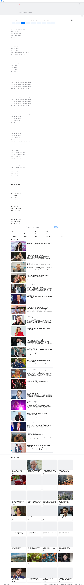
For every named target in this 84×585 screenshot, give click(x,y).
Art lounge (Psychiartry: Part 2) (19, 27)
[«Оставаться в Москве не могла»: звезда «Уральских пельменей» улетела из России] (65, 575)
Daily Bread (16, 124)
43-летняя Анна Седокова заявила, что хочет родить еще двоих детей (39, 329)
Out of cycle (16, 39)
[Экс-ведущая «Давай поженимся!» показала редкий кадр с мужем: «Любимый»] (34, 529)
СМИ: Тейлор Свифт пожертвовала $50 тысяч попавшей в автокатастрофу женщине (38, 371)
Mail (1, 584)
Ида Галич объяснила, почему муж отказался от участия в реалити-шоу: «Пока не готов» (38, 339)
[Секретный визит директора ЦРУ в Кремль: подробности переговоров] (18, 575)
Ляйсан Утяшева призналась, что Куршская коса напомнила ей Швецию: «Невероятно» (38, 255)
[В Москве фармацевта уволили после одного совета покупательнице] (18, 498)
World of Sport (16, 175)
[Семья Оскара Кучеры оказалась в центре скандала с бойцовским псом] (49, 498)
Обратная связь (80, 584)
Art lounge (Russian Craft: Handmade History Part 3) (23, 86)
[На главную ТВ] (3, 1)
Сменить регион (56, 20)
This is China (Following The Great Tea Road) (22, 141)
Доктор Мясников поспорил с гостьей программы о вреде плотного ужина (39, 265)
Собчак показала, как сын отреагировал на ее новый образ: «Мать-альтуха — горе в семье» (39, 350)
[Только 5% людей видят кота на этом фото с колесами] (49, 560)
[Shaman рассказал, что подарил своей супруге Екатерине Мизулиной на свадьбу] (34, 544)
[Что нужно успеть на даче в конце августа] (49, 575)
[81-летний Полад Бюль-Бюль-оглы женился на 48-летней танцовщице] (34, 513)
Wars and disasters (17, 35)
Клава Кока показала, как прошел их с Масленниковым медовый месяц (36, 435)
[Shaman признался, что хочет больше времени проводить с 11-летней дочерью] (49, 467)
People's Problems (17, 31)
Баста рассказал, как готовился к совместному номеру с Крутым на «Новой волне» (38, 382)
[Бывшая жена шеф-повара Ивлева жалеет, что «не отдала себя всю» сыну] (34, 575)
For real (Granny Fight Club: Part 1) (20, 152)
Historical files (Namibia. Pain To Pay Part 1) (21, 52)
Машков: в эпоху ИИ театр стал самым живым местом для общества (38, 393)
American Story (17, 120)
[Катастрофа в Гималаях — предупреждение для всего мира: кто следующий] (18, 467)
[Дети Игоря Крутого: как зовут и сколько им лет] (49, 529)
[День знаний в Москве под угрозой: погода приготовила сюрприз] (34, 482)
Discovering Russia (17, 137)
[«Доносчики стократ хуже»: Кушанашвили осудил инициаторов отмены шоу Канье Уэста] (18, 544)
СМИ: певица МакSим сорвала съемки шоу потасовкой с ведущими (37, 403)
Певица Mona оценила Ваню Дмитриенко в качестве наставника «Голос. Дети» (39, 244)
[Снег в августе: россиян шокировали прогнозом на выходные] (65, 498)
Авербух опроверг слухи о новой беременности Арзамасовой (38, 446)
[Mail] (1, 1)
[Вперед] (82, 4)
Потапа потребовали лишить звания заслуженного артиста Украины (39, 361)
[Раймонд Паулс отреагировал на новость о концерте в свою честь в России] (34, 467)
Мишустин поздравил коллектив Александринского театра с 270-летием (39, 297)
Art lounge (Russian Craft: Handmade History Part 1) (23, 82)
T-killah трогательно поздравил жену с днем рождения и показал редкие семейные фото (37, 308)
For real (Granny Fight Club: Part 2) (20, 154)
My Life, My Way (17, 37)
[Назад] (80, 4)
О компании (4, 584)
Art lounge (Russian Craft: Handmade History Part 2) (23, 84)
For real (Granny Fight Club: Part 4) (20, 158)
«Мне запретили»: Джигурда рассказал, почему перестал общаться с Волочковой (38, 276)
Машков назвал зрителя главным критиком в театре (39, 424)
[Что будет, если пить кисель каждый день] (18, 482)
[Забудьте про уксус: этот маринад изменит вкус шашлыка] (65, 482)
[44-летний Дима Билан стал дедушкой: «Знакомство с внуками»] (65, 513)
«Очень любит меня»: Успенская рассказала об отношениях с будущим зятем (38, 318)
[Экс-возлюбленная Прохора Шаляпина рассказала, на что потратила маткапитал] (49, 482)
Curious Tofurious (17, 48)
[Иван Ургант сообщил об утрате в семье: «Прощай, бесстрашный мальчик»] (34, 498)
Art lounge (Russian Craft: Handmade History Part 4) (23, 88)
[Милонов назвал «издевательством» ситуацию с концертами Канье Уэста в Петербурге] (49, 513)
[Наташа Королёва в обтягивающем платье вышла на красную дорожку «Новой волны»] (18, 513)
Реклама (8, 584)
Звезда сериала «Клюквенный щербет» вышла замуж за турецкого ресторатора (38, 286)
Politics (15, 65)
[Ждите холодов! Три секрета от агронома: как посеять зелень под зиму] (34, 560)
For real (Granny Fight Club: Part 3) (20, 156)
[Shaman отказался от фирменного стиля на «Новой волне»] (49, 544)
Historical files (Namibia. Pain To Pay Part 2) (21, 54)
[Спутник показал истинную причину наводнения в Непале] (18, 560)
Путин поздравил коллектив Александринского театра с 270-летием (38, 414)
